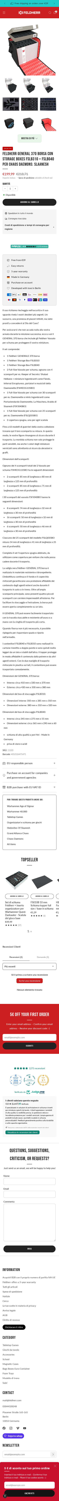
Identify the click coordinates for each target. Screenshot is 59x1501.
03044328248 (10, 1406)
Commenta (8, 1201)
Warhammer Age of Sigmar (20, 806)
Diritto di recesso (11, 1319)
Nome (6, 1175)
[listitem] (29, 3)
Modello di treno (11, 1378)
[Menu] (4, 12)
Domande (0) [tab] (43, 957)
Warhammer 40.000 (17, 811)
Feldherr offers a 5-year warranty (19, 1282)
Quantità (6, 183)
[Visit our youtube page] (24, 1428)
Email (6, 1188)
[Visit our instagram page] (10, 1428)
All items (11, 844)
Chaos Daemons (15, 838)
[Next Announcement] (54, 3)
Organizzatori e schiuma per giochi (24, 822)
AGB (5, 1315)
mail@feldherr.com (12, 1400)
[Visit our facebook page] (4, 1428)
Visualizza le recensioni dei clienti (22, 1132)
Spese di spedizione (26, 178)
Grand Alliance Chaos (18, 833)
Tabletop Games (15, 817)
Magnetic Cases (10, 1364)
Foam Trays (8, 1373)
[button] (5, 1496)
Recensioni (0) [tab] (16, 957)
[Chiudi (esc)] (55, 1466)
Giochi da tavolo (11, 1349)
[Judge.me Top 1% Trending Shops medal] (36, 1080)
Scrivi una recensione (29, 980)
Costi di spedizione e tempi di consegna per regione (27, 227)
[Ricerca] (49, 12)
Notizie (6, 1296)
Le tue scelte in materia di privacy (19, 1305)
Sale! (5, 1382)
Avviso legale (9, 1310)
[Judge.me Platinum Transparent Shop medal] (23, 1080)
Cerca (5, 1301)
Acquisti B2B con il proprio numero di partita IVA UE (29, 1277)
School (6, 1359)
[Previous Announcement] (4, 3)
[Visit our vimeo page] (17, 1428)
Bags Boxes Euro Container (16, 1368)
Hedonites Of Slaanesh (18, 827)
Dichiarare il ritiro (14, 1327)
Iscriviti (29, 1493)
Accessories (8, 1354)
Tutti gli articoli (10, 1286)
